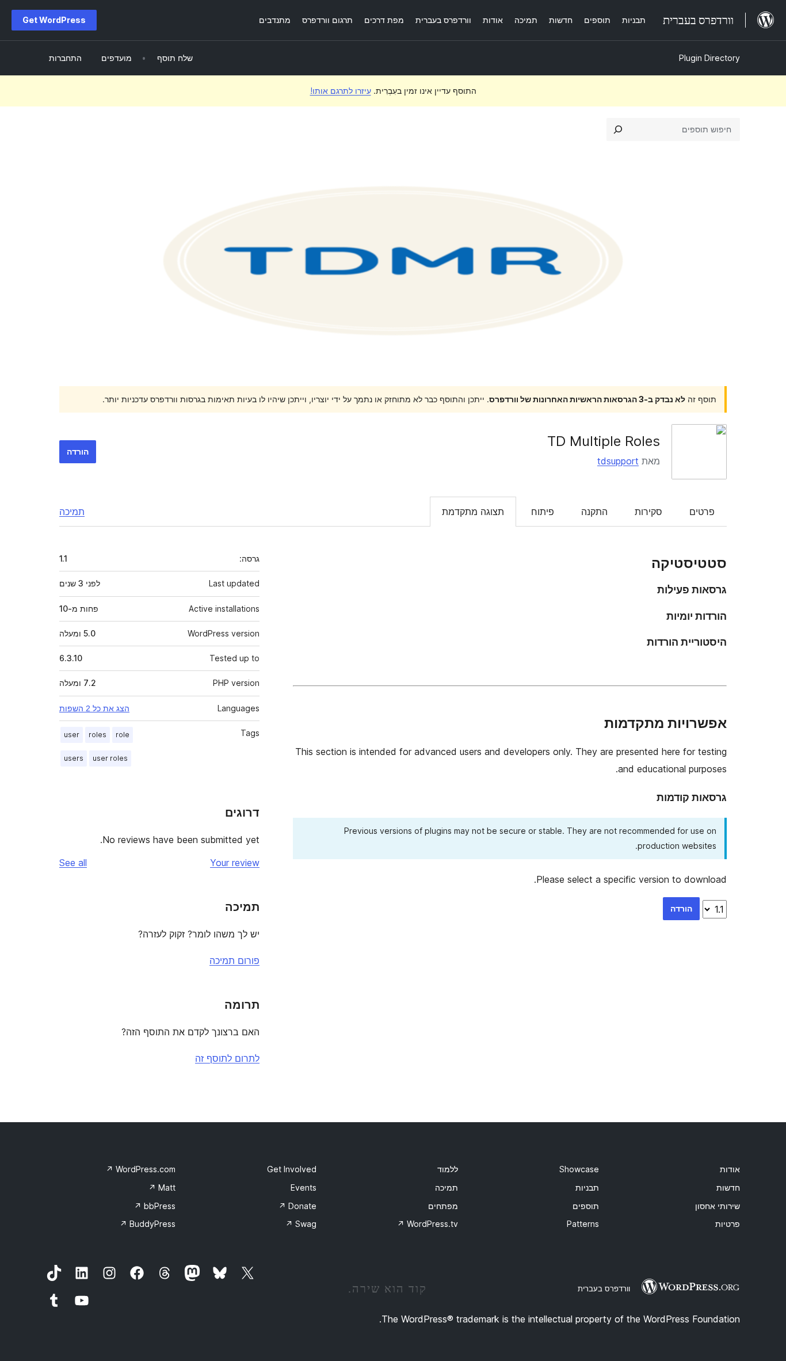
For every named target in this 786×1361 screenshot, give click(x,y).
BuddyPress (147, 1224)
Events (303, 1187)
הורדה (78, 451)
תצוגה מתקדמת (473, 511)
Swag (300, 1224)
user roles (110, 758)
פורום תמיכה (234, 960)
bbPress (154, 1206)
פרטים (702, 511)
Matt (161, 1187)
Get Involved (291, 1169)
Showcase (579, 1169)
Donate (297, 1206)
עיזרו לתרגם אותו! (340, 91)
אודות (730, 1169)
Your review (235, 862)
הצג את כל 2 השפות (94, 708)
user (71, 734)
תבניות (587, 1187)
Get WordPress (54, 20)
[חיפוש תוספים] (617, 129)
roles (97, 734)
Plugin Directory (709, 58)
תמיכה (72, 511)
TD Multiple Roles (603, 441)
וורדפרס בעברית (604, 1288)
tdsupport (618, 461)
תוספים (586, 1206)
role (122, 734)
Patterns (583, 1224)
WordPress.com (140, 1169)
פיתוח (542, 511)
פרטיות (727, 1224)
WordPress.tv (427, 1224)
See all (73, 862)
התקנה (594, 511)
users (73, 758)
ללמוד (447, 1169)
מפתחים (443, 1206)
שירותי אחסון (717, 1206)
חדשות (728, 1187)
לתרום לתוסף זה (227, 1058)
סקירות (648, 511)
